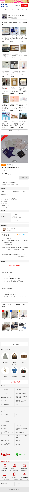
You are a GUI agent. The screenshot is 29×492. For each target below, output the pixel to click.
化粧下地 (3, 70)
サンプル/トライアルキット (6, 35)
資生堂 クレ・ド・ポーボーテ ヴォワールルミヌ (14, 90)
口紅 (2, 87)
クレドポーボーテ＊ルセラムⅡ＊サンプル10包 (5, 38)
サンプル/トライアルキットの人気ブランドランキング (14, 335)
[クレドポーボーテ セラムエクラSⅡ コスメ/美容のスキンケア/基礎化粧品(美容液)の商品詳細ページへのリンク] (14, 65)
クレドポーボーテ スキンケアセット (23, 38)
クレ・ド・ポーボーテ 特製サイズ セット (23, 56)
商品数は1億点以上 (4, 469)
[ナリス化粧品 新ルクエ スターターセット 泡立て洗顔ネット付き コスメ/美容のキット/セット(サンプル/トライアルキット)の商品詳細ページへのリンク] (14, 116)
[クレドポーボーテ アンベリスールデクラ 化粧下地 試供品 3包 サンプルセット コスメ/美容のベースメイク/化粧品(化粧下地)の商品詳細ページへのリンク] (6, 65)
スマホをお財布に (14, 478)
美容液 (11, 70)
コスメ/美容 (14, 214)
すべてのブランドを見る (14, 382)
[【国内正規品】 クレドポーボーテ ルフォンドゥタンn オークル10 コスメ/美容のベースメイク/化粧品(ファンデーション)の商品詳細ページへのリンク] (23, 82)
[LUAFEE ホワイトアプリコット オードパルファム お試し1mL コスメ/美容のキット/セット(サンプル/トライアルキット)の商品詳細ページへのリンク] (14, 99)
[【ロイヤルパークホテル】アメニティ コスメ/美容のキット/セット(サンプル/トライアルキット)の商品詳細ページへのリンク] (23, 116)
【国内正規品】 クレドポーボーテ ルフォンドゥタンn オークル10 (23, 91)
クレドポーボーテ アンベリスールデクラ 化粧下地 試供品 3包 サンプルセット (5, 74)
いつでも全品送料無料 (14, 469)
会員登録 (24, 5)
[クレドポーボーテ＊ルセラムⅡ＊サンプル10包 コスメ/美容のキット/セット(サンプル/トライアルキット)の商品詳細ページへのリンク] (6, 31)
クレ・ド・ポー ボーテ (6, 170)
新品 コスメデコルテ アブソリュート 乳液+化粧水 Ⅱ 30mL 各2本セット (5, 125)
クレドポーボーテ (23, 72)
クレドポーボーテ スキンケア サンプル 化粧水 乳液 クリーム (14, 57)
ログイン (17, 5)
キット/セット (15, 216)
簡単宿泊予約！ (24, 469)
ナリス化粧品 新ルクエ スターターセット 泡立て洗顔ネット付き (14, 124)
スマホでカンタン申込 (5, 478)
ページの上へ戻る (14, 344)
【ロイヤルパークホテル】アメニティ (23, 124)
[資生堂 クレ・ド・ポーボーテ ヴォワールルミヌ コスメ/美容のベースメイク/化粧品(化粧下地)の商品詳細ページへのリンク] (14, 82)
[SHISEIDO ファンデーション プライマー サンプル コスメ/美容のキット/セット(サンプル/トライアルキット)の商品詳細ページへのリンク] (23, 99)
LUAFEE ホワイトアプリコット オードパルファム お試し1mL (14, 107)
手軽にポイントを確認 (24, 478)
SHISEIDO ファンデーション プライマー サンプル (23, 107)
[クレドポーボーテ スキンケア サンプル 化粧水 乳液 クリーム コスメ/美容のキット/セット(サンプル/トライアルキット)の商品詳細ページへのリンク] (14, 48)
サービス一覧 (4, 483)
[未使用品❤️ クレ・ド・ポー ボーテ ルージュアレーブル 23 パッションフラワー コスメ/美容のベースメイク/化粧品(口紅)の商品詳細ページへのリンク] (6, 82)
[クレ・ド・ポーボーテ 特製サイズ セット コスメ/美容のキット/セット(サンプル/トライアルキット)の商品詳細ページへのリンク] (23, 48)
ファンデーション (22, 87)
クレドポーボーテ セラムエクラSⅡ (14, 73)
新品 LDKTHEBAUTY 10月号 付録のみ (5, 107)
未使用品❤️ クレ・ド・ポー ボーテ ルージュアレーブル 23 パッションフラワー (6, 91)
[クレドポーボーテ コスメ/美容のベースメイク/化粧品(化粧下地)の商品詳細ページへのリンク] (23, 65)
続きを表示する (21, 256)
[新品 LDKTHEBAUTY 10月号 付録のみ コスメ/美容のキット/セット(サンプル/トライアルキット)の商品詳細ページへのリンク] (6, 99)
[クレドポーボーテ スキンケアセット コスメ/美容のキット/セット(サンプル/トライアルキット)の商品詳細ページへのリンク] (23, 31)
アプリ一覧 (18, 483)
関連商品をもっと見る (14, 131)
